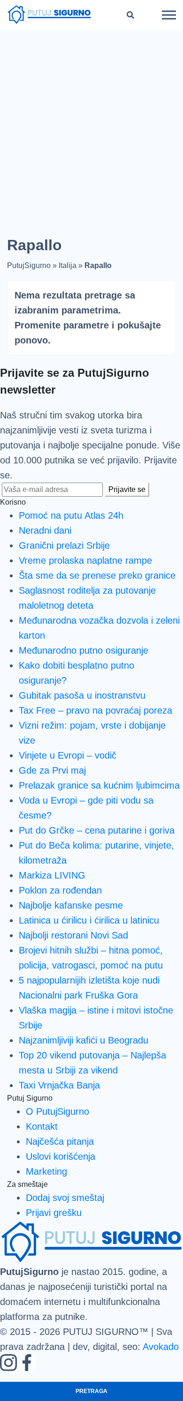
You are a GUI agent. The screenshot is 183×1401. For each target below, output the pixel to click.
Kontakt (42, 1126)
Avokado (161, 1346)
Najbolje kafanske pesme (71, 905)
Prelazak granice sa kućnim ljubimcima (99, 785)
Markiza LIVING (52, 875)
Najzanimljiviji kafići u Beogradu (83, 1040)
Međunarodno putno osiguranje (83, 650)
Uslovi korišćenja (60, 1156)
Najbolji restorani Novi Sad (73, 935)
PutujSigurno (29, 265)
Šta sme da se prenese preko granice (97, 575)
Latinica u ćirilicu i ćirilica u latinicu (89, 920)
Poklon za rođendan (60, 890)
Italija (67, 265)
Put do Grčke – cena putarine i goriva (97, 830)
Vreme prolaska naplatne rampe (85, 560)
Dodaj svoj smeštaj (65, 1197)
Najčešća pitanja (60, 1141)
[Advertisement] (91, 125)
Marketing (46, 1171)
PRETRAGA (91, 1391)
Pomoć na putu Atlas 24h (71, 515)
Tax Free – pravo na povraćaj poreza (95, 710)
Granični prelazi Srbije (64, 545)
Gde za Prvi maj (52, 770)
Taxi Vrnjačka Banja (59, 1085)
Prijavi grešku (54, 1212)
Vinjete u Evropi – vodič (67, 755)
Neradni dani (45, 530)
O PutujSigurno (57, 1111)
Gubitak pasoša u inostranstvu (82, 695)
